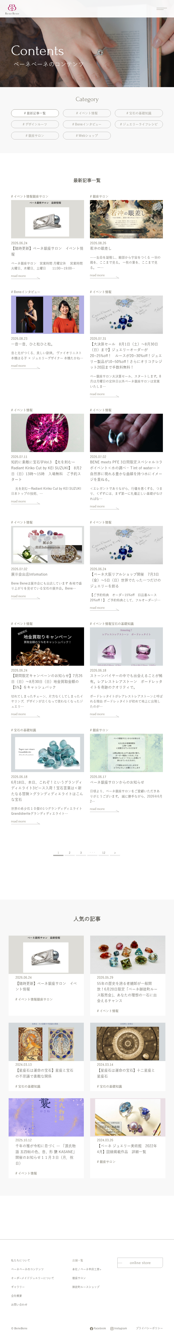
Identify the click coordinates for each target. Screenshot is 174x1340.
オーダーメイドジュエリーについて (32, 1278)
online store (140, 1263)
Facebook (100, 1328)
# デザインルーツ (35, 124)
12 (103, 852)
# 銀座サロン (35, 135)
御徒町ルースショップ (85, 1287)
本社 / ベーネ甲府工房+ (87, 1269)
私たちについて (20, 1260)
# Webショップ (87, 135)
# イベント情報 (87, 113)
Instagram (120, 1328)
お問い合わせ (19, 1304)
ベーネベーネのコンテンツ (27, 1269)
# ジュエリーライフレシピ (139, 124)
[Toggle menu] (162, 8)
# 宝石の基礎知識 (138, 113)
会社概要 (16, 1295)
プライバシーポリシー (149, 1328)
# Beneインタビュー (87, 124)
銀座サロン (79, 1278)
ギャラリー (18, 1287)
